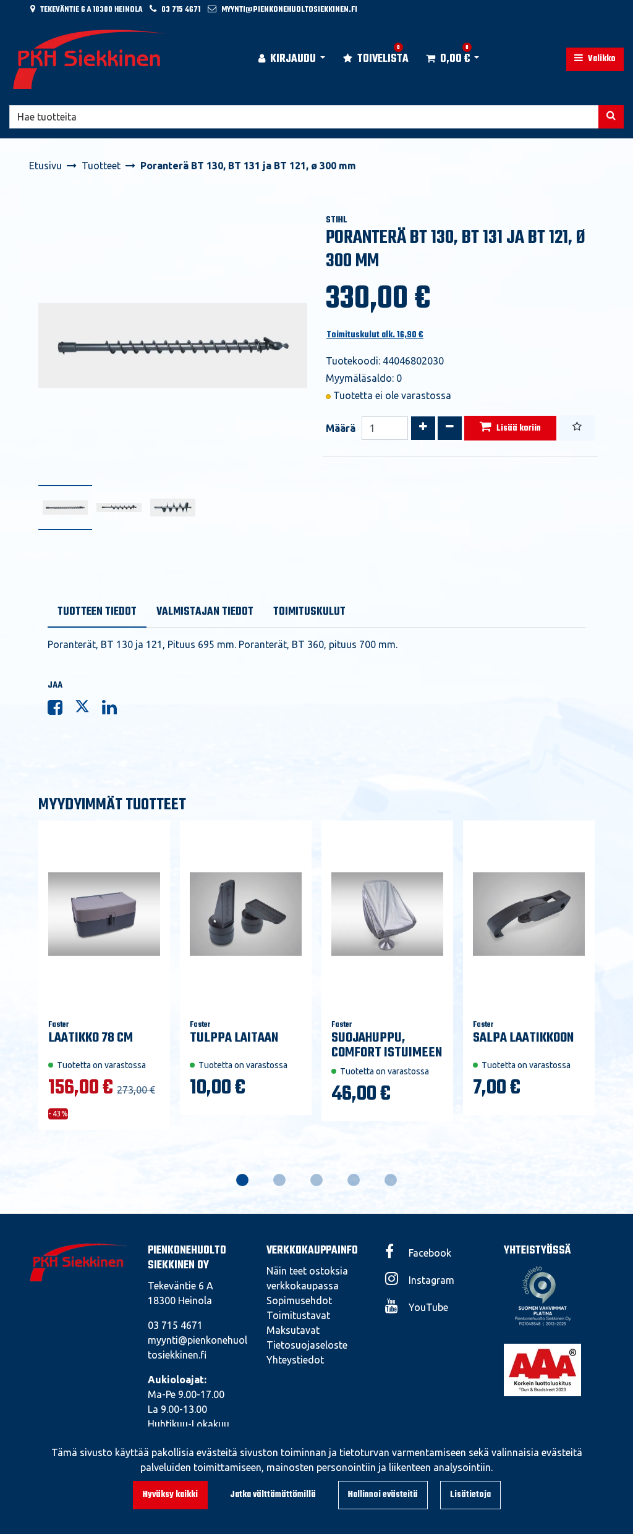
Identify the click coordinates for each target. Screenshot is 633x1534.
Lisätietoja (470, 1495)
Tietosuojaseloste (306, 1345)
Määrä (340, 428)
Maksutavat (293, 1330)
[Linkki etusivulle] (90, 59)
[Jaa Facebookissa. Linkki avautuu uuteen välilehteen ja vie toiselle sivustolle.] (61, 709)
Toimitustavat (298, 1315)
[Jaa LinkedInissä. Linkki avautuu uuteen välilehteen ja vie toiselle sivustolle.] (114, 709)
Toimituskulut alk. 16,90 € (374, 335)
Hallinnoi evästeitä (383, 1495)
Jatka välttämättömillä (273, 1495)
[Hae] (611, 117)
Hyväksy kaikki (170, 1495)
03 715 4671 (180, 9)
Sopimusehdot (299, 1300)
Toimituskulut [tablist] (309, 612)
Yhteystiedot (295, 1359)
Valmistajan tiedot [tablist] (204, 612)
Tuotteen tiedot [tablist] (97, 612)
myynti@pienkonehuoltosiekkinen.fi (289, 9)
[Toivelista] (577, 428)
